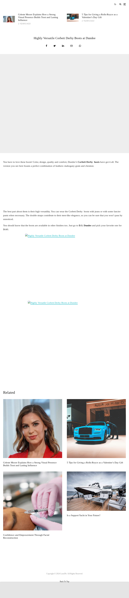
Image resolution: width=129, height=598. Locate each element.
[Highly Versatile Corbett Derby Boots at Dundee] (64, 266)
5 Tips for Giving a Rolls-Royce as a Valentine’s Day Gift (100, 16)
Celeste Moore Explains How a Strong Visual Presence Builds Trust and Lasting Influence (38, 17)
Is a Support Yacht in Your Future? (83, 515)
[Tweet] (54, 46)
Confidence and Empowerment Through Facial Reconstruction (26, 536)
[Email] (71, 46)
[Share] (46, 46)
